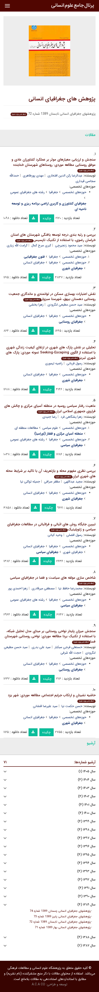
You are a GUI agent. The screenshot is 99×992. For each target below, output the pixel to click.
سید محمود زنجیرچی (68, 245)
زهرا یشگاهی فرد (71, 416)
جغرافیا (53, 192)
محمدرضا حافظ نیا (70, 588)
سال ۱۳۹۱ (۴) (87, 888)
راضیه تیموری (54, 363)
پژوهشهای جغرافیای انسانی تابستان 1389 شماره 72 (60, 922)
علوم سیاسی (50, 427)
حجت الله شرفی (71, 652)
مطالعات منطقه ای (26, 427)
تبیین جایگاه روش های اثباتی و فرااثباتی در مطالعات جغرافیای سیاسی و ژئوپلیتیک (51, 527)
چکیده (47, 218)
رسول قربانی (74, 363)
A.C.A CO (38, 984)
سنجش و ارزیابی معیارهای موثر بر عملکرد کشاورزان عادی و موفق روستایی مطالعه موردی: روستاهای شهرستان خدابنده (54, 164)
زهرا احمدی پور (18, 588)
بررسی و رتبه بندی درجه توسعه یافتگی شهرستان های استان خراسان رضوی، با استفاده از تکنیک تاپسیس (53, 237)
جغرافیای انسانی (34, 262)
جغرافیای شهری (73, 552)
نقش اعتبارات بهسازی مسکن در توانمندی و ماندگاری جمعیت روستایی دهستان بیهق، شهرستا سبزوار (52, 296)
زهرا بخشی (36, 304)
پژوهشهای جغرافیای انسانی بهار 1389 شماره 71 (63, 927)
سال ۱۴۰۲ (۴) (87, 796)
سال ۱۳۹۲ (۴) (87, 879)
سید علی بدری (41, 647)
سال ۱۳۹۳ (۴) (86, 871)
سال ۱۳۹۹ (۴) (87, 821)
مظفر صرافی (52, 481)
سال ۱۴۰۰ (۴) (87, 813)
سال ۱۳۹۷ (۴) (86, 838)
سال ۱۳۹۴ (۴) (86, 863)
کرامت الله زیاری (17, 245)
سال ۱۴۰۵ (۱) (87, 771)
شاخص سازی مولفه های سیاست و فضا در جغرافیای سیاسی (53, 580)
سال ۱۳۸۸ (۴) (86, 937)
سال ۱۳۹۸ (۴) (86, 829)
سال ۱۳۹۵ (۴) (86, 854)
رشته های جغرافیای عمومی (27, 192)
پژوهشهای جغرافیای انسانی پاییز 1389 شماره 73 (62, 916)
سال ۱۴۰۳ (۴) (87, 788)
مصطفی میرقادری (43, 588)
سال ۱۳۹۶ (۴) (87, 846)
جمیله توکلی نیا (30, 481)
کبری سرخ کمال (41, 245)
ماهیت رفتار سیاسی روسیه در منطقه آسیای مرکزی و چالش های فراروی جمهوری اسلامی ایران (50, 408)
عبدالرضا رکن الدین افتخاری (64, 175)
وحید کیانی (55, 535)
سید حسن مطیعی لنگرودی (64, 304)
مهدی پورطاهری (33, 175)
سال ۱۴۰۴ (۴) (87, 779)
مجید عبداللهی (73, 481)
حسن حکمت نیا (71, 706)
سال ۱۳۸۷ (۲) (86, 945)
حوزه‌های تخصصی (74, 192)
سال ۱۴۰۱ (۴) (87, 804)
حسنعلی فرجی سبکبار (68, 647)
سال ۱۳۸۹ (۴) (86, 904)
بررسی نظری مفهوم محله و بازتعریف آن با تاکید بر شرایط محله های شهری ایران (51, 473)
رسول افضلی (74, 535)
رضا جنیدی (49, 416)
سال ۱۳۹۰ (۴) (87, 896)
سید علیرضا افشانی (45, 706)
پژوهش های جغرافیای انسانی (62, 99)
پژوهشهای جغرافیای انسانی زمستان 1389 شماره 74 (60, 911)
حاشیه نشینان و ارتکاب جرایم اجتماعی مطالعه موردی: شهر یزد (52, 697)
